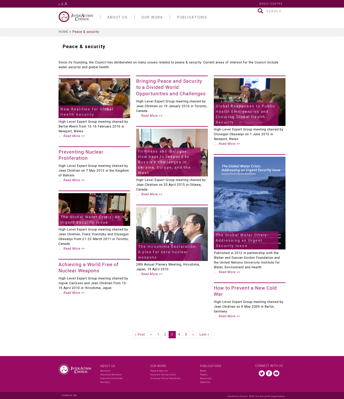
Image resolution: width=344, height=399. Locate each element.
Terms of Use (69, 395)
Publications (210, 366)
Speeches (205, 382)
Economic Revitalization (163, 375)
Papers (204, 375)
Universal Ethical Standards (165, 378)
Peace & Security (159, 371)
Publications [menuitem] (192, 17)
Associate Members (111, 375)
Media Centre (270, 3)
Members (105, 371)
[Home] (79, 16)
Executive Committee (111, 378)
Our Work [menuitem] (152, 17)
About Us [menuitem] (117, 17)
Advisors (105, 382)
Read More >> (74, 136)
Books (203, 371)
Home (64, 32)
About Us (107, 366)
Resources (206, 378)
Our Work (158, 366)
